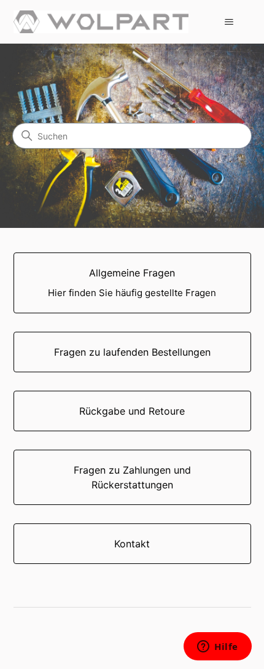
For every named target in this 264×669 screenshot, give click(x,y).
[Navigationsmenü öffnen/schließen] (229, 22)
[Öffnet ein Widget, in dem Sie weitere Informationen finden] (218, 647)
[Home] (101, 21)
